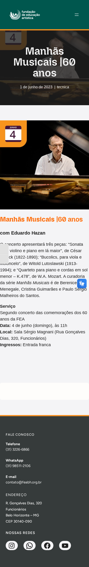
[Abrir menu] (77, 15)
